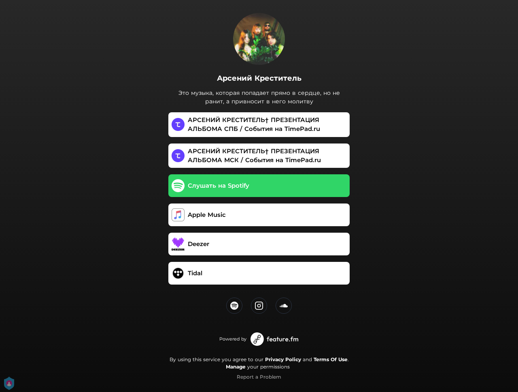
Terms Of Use (331, 359)
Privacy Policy (283, 359)
